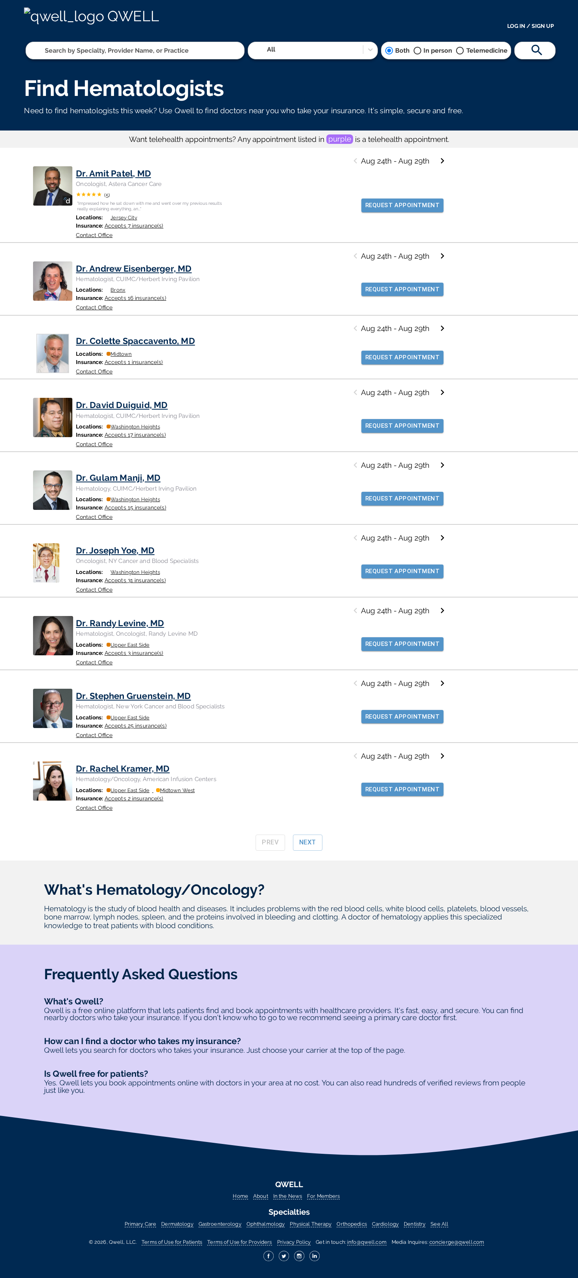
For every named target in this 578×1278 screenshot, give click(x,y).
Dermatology (177, 1224)
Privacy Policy (294, 1242)
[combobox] (45, 50)
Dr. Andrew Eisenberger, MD (133, 268)
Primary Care (140, 1224)
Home (240, 1196)
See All (439, 1224)
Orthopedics (351, 1224)
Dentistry (414, 1224)
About (260, 1196)
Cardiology (385, 1224)
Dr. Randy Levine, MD (120, 623)
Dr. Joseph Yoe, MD (115, 550)
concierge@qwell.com (456, 1242)
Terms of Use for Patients (172, 1242)
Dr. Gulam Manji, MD (118, 478)
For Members (323, 1196)
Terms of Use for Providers (239, 1242)
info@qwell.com (367, 1242)
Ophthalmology (266, 1224)
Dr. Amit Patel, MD (113, 173)
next (307, 842)
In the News (287, 1196)
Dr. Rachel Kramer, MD (122, 768)
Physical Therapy (310, 1224)
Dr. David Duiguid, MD (122, 405)
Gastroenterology (220, 1224)
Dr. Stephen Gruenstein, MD (133, 696)
